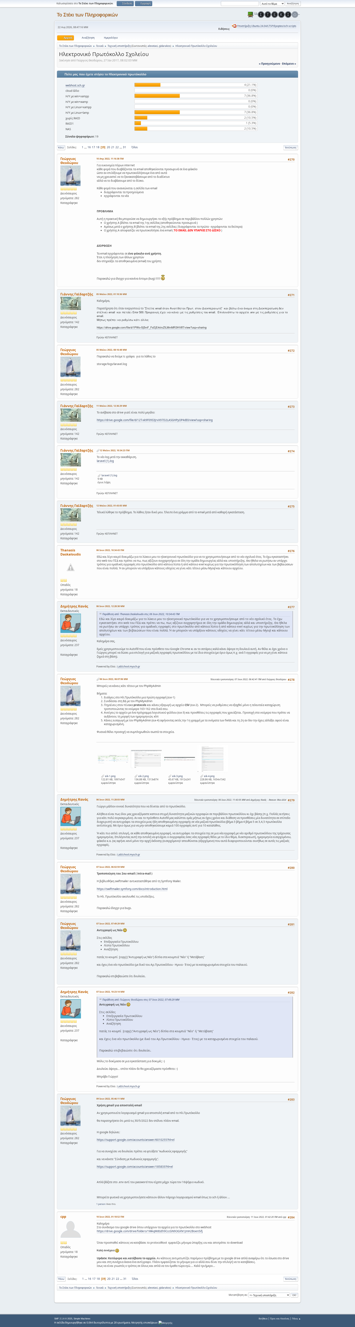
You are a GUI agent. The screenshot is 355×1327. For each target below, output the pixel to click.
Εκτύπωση (290, 147)
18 (97, 147)
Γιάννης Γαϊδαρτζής (76, 294)
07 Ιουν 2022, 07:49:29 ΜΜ (110, 923)
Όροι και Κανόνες (279, 1318)
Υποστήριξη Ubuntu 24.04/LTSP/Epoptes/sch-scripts (266, 26)
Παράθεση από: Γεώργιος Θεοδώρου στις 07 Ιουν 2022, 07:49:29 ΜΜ (140, 999)
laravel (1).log (105, 461)
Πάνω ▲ (296, 1318)
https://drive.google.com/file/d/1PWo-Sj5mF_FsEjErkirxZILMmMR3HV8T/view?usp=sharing (151, 327)
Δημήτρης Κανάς (74, 606)
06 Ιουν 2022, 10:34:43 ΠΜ (110, 550)
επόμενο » (289, 63)
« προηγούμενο (269, 63)
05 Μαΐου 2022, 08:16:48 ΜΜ (111, 349)
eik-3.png (177, 776)
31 (124, 147)
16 (89, 147)
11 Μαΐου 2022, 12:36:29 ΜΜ (111, 405)
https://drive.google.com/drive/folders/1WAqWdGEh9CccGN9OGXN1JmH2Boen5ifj (150, 1231)
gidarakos (164, 46)
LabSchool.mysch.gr (128, 666)
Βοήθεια (263, 1318)
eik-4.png (208, 776)
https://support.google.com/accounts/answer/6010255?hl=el (135, 1140)
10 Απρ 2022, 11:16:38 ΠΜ (110, 158)
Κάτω (61, 147)
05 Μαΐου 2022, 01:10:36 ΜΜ (111, 294)
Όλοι (134, 147)
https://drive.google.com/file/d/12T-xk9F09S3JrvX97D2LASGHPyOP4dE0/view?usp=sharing (155, 420)
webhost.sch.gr (75, 85)
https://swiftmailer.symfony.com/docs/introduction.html (132, 889)
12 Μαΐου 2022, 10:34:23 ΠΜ (115, 450)
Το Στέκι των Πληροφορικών (87, 14)
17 (93, 147)
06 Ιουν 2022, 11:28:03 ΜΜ (110, 799)
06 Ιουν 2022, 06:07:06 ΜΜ (114, 679)
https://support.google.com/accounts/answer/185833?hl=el (135, 1167)
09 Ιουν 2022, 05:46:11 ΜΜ (110, 1098)
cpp (63, 1216)
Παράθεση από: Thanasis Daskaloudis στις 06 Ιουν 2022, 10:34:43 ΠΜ (141, 614)
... (85, 147)
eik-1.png (109, 776)
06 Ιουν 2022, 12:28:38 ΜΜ (110, 606)
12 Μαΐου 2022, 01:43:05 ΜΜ (111, 505)
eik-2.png (143, 776)
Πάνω (61, 1278)
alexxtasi (153, 46)
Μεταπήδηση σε (238, 1295)
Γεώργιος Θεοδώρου (69, 160)
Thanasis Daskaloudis (70, 552)
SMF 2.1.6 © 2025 (63, 1318)
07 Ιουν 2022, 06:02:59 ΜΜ (110, 866)
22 (117, 147)
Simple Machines (82, 1318)
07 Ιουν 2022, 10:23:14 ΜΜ (110, 991)
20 (108, 147)
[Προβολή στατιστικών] (165, 1322)
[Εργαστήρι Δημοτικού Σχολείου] (62, 650)
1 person (101, 1203)
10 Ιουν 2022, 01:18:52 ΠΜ (110, 1216)
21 (112, 147)
